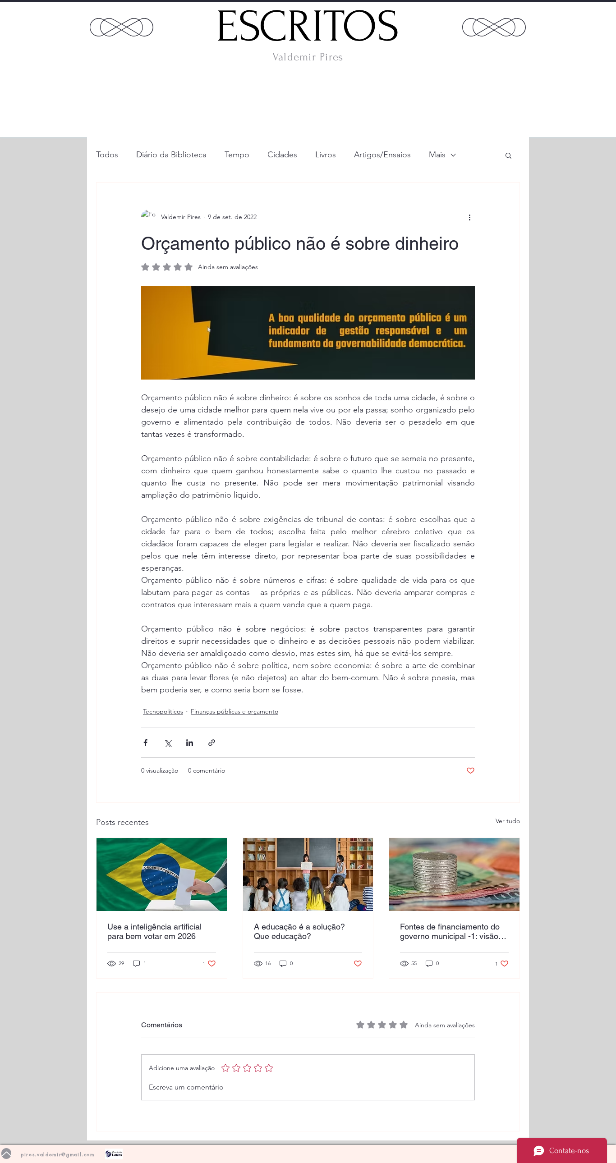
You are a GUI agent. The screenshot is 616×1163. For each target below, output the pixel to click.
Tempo (237, 155)
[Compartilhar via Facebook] (145, 742)
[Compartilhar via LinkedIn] (189, 742)
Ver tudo (508, 821)
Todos (107, 155)
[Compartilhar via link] (211, 742)
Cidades (282, 155)
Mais (437, 155)
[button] (508, 155)
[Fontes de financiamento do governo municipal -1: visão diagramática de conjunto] (454, 874)
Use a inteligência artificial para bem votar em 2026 (154, 931)
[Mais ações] (469, 216)
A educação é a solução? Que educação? (299, 931)
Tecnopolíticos (163, 711)
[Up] (6, 1153)
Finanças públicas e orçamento (234, 711)
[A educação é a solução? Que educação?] (308, 874)
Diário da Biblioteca (171, 155)
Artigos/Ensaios (382, 155)
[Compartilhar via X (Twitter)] (167, 742)
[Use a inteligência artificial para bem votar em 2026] (162, 874)
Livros (325, 155)
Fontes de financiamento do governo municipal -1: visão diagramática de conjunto (450, 931)
